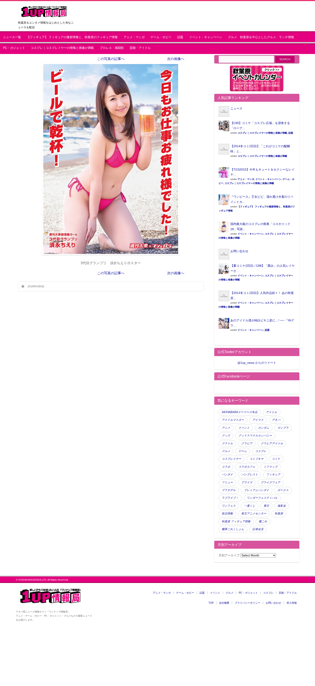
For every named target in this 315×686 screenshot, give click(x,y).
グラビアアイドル (272, 443)
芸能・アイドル (140, 47)
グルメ (226, 451)
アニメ (226, 427)
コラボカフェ (246, 466)
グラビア (246, 443)
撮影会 (282, 505)
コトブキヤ (257, 458)
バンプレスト (249, 474)
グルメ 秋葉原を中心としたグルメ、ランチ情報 (262, 37)
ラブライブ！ (230, 497)
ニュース (236, 108)
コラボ (226, 466)
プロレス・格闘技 (112, 47)
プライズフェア (270, 482)
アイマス (258, 419)
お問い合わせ (239, 251)
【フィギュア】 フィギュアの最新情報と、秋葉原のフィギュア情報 (72, 37)
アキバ (276, 419)
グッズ (226, 435)
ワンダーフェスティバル (262, 497)
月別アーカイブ (229, 555)
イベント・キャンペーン (205, 37)
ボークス (283, 490)
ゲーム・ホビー (160, 37)
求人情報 (291, 603)
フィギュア (273, 474)
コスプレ (260, 451)
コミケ (276, 458)
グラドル (227, 443)
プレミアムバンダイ (256, 490)
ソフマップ (271, 466)
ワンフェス (229, 505)
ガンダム (263, 427)
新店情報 (227, 513)
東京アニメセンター (253, 513)
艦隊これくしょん (233, 529)
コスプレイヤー (231, 458)
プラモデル (229, 490)
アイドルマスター (233, 419)
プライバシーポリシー (247, 603)
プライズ (246, 482)
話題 (180, 37)
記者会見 (258, 529)
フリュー (227, 482)
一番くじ (249, 505)
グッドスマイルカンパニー (255, 435)
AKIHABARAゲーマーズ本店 (240, 412)
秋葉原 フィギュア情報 (236, 521)
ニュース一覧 (12, 37)
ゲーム (242, 451)
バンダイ (227, 474)
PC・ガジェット (14, 47)
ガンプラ (283, 427)
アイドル (271, 412)
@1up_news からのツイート (256, 362)
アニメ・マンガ (134, 37)
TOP (211, 603)
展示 (266, 505)
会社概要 (224, 603)
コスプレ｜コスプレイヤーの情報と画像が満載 (62, 47)
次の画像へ (175, 59)
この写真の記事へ (110, 59)
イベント (244, 427)
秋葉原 (279, 513)
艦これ (263, 521)
